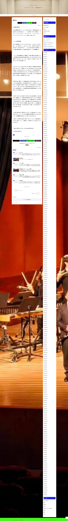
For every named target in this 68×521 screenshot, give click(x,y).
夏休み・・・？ (46, 29)
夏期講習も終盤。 (46, 25)
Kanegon (49, 44)
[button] (34, 23)
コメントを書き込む (27, 199)
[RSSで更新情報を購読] (28, 145)
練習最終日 (45, 42)
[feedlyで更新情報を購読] (26, 145)
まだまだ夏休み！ (46, 27)
